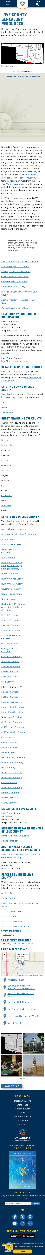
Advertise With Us (22, 1116)
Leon (3, 402)
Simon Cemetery (9, 782)
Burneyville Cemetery (12, 584)
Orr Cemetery (8, 737)
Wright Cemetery (9, 798)
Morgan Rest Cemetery (12, 707)
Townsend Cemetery (11, 788)
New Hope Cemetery (11, 717)
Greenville (6, 465)
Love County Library (11, 813)
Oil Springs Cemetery (11, 722)
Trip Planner (22, 1120)
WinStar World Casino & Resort (21, 994)
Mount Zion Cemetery (12, 712)
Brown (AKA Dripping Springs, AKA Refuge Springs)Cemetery (12, 565)
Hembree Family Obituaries (15, 836)
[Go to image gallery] (22, 64)
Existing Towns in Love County (16, 271)
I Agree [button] (22, 1251)
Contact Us (22, 1124)
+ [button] (4, 954)
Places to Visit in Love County (15, 308)
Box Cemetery (8, 557)
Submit (36, 1204)
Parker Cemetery (9, 747)
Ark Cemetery (8, 539)
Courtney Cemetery (11, 589)
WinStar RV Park (9, 916)
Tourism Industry (22, 1109)
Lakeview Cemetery (11, 667)
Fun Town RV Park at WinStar (24, 1016)
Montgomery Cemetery (12, 702)
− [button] (4, 957)
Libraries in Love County (13, 287)
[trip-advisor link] (30, 1223)
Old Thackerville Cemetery (14, 732)
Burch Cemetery (9, 574)
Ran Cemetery (8, 767)
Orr (2, 485)
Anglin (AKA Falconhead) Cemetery (18, 534)
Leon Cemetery (8, 677)
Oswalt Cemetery (9, 742)
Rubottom (6, 506)
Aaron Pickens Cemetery (13, 529)
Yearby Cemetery (9, 803)
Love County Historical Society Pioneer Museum (21, 987)
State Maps (22, 1105)
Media (22, 1113)
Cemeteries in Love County (14, 282)
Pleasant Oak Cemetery (13, 757)
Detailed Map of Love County (15, 266)
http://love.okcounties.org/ (14, 361)
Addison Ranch (8, 893)
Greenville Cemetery (11, 656)
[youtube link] (15, 1223)
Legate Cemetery (9, 672)
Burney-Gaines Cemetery (13, 579)
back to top (12, 1086)
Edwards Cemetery (10, 630)
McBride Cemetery (10, 697)
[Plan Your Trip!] (8, 1247)
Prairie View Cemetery (12, 762)
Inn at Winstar (15, 1023)
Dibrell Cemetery (9, 615)
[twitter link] (22, 1217)
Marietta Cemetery (10, 692)
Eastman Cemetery (10, 625)
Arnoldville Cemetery (11, 544)
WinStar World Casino (16, 184)
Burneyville (6, 445)
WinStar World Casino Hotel (15, 926)
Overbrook (6, 495)
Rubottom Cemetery (11, 777)
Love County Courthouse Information (19, 261)
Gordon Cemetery (10, 643)
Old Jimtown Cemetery (12, 727)
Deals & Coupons (22, 1101)
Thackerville (7, 412)
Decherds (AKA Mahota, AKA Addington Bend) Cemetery (13, 607)
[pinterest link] (30, 1217)
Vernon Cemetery (10, 793)
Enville (4, 460)
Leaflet (19, 975)
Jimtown (5, 470)
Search (37, 2)
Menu (7, 2)
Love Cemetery (8, 682)
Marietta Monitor (9, 841)
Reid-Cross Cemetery (11, 772)
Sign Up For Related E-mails (16, 940)
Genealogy (8, 934)
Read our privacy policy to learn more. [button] (28, 1246)
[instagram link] (22, 1223)
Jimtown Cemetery (10, 661)
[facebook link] (15, 1217)
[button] (7, 3)
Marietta (5, 407)
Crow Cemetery (9, 599)
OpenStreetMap (32, 975)
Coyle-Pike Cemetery (11, 594)
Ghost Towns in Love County (15, 277)
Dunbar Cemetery (10, 620)
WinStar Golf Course (11, 911)
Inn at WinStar (8, 898)
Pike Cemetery (8, 752)
